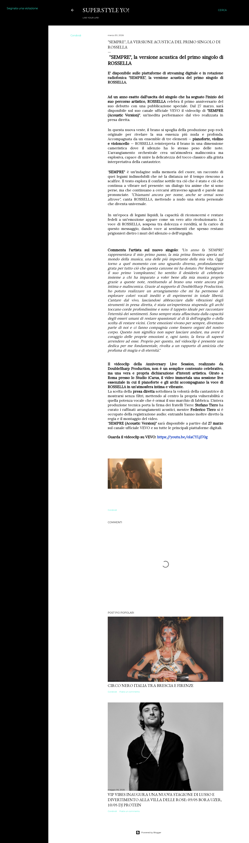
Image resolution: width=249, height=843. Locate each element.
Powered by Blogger (151, 832)
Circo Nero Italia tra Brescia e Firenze (150, 685)
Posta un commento (129, 691)
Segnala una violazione (22, 8)
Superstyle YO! (106, 10)
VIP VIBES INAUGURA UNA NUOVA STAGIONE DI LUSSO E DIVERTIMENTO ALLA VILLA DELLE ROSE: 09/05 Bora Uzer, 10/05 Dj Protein (165, 800)
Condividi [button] (75, 35)
